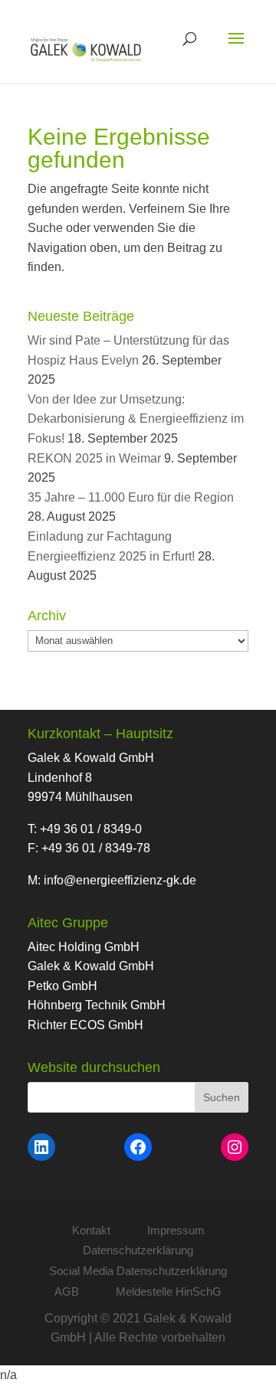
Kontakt (91, 1230)
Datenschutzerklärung (138, 1250)
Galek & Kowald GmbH (91, 965)
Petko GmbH (62, 985)
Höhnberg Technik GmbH (97, 1005)
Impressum (176, 1230)
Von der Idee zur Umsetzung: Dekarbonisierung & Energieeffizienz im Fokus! (136, 419)
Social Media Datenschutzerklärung (138, 1270)
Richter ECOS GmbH (85, 1024)
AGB (66, 1291)
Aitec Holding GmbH (84, 946)
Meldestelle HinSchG (169, 1291)
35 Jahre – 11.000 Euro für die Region (131, 497)
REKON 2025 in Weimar (94, 458)
